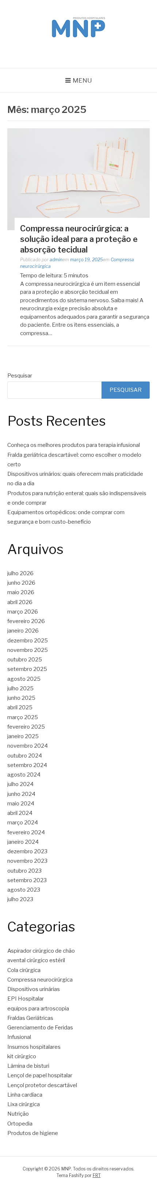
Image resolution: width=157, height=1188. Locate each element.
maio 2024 (20, 803)
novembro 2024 (27, 746)
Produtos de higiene (32, 1133)
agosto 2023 (23, 890)
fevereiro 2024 (26, 832)
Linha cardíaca (24, 1095)
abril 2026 (19, 602)
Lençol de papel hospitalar (39, 1075)
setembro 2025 (27, 669)
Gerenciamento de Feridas (40, 1027)
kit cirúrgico (21, 1056)
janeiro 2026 (23, 630)
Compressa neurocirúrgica (40, 979)
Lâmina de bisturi (28, 1066)
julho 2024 (20, 784)
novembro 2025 (27, 650)
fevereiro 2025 (26, 727)
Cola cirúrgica (24, 970)
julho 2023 (20, 899)
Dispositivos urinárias (33, 989)
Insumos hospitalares (34, 1047)
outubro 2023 (24, 871)
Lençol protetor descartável (42, 1085)
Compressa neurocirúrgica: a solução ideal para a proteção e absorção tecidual (79, 239)
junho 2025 (21, 698)
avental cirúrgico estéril (36, 960)
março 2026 (22, 611)
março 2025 (22, 717)
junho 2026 (21, 583)
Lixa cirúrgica (23, 1104)
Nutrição (18, 1114)
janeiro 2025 (23, 736)
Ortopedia (19, 1123)
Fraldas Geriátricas (30, 1018)
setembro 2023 (27, 880)
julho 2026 (20, 573)
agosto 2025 (24, 679)
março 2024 (22, 822)
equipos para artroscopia (38, 1008)
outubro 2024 (24, 755)
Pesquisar (19, 375)
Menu (82, 80)
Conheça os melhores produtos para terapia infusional (73, 445)
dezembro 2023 (27, 851)
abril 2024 (19, 813)
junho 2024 (21, 794)
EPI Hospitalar (25, 998)
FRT (97, 1175)
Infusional (19, 1037)
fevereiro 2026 (26, 621)
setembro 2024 (27, 765)
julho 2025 (20, 688)
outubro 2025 (24, 659)
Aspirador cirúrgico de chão (41, 951)
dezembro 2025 (27, 640)
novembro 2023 (27, 861)
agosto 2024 (24, 774)
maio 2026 (20, 592)
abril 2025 (19, 707)
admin (56, 259)
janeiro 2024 (23, 842)
